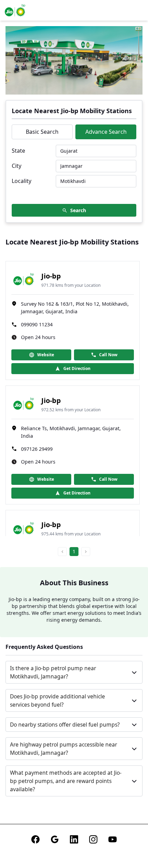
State (18, 150)
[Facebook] (35, 839)
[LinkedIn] (74, 839)
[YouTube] (112, 839)
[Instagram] (93, 839)
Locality (21, 181)
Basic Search (42, 131)
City (16, 166)
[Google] (55, 839)
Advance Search (106, 131)
